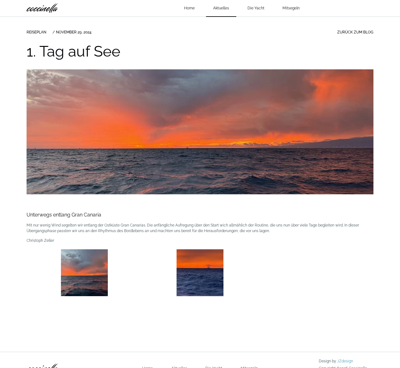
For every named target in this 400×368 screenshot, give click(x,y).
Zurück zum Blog (355, 32)
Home (189, 8)
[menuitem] (189, 8)
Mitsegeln (291, 8)
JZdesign (345, 361)
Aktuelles (221, 8)
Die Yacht (256, 8)
